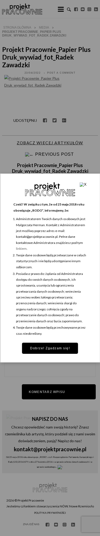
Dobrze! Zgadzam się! (50, 348)
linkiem (21, 249)
